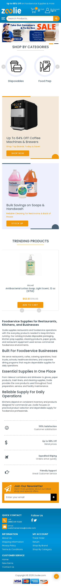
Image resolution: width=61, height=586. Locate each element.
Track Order (39, 537)
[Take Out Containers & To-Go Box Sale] (30, 32)
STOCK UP (17, 223)
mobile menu (3, 18)
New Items (7, 563)
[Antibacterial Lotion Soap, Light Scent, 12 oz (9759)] (30, 264)
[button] (6, 32)
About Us (7, 537)
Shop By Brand (40, 545)
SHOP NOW (17, 153)
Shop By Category (42, 549)
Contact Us (8, 566)
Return (36, 541)
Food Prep (44, 81)
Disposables (16, 81)
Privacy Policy (9, 545)
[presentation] (3, 67)
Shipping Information (13, 541)
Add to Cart (30, 304)
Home (5, 559)
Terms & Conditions (12, 549)
